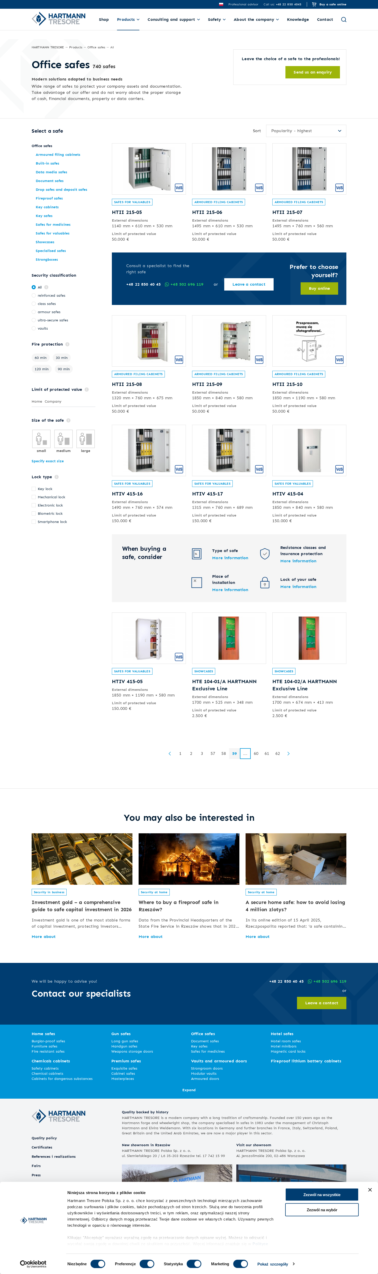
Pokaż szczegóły (272, 1264)
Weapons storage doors (132, 1051)
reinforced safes (51, 295)
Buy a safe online (332, 4)
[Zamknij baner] (370, 1190)
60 (256, 753)
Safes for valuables (132, 202)
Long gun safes (124, 1041)
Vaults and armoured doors (219, 1061)
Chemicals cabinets (51, 1061)
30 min (62, 357)
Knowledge (298, 19)
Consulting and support (171, 19)
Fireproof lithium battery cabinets (306, 1061)
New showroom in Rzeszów (146, 1145)
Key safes (199, 1046)
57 (213, 753)
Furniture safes (44, 1046)
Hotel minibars (283, 1046)
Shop (104, 19)
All (40, 287)
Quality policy (44, 1138)
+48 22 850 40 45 (143, 284)
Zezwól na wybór (322, 1209)
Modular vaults (204, 1073)
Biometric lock (50, 513)
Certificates (42, 1147)
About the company (254, 19)
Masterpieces (122, 1078)
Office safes (203, 1033)
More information (230, 558)
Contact (325, 19)
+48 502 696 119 (186, 284)
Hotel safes (282, 1033)
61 (267, 753)
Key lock (45, 488)
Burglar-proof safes (48, 1041)
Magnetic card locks (288, 1051)
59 (234, 753)
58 (223, 753)
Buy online (319, 288)
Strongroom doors (207, 1068)
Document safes (205, 1041)
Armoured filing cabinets (218, 202)
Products (126, 19)
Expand (189, 1090)
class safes (47, 303)
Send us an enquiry (313, 72)
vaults (43, 328)
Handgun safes (124, 1046)
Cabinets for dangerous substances (62, 1078)
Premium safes (126, 1061)
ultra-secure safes (53, 320)
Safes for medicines (208, 1051)
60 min (41, 357)
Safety (214, 19)
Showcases (203, 671)
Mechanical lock (51, 497)
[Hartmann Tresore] (58, 1132)
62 (277, 753)
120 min (42, 369)
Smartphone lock (52, 521)
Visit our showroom (253, 1145)
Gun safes (121, 1033)
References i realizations (54, 1156)
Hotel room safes (286, 1041)
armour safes (49, 312)
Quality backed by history (145, 1112)
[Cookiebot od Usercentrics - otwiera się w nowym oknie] (33, 1264)
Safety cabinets (45, 1068)
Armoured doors (205, 1078)
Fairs (36, 1165)
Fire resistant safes (48, 1051)
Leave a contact (248, 284)
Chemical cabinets (47, 1073)
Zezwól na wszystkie (321, 1194)
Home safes (43, 1033)
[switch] (147, 1264)
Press (36, 1175)
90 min (64, 369)
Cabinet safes (123, 1073)
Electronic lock (50, 505)
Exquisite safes (124, 1068)
